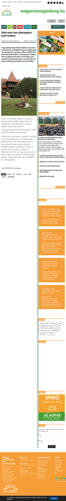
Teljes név (40, 440)
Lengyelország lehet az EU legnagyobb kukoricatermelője (51, 70)
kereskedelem (43, 327)
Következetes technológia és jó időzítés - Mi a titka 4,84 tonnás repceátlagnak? (51, 236)
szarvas (25, 174)
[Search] (48, 27)
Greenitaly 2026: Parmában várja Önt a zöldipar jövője (51, 291)
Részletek (9, 499)
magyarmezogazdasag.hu (42, 11)
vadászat (4, 177)
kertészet (51, 327)
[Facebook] (49, 3)
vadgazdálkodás (11, 177)
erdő (14, 174)
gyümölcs (60, 323)
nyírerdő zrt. (19, 174)
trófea (29, 174)
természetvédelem (55, 330)
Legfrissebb (43, 66)
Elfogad (54, 498)
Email (39, 435)
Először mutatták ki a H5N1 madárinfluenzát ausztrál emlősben (50, 76)
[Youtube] (57, 3)
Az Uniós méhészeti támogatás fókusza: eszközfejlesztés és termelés (50, 265)
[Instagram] (51, 3)
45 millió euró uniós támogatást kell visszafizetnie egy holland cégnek (51, 89)
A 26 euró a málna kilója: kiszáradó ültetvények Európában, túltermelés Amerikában (50, 82)
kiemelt (57, 327)
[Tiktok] (60, 3)
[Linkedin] (54, 3)
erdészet (9, 174)
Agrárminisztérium (44, 323)
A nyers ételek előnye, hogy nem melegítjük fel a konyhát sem (49, 94)
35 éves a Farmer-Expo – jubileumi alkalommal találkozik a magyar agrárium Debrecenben (51, 212)
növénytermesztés (44, 330)
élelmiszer (51, 334)
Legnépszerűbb (44, 114)
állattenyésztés (43, 334)
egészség (53, 323)
